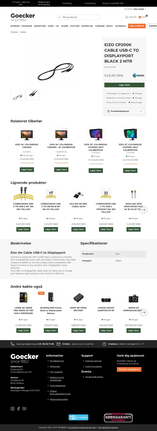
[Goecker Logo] (23, 17)
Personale (55, 366)
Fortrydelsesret (57, 386)
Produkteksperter (120, 111)
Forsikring (67, 3)
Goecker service (93, 361)
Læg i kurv (124, 85)
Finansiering (90, 3)
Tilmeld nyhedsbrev (129, 369)
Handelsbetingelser (108, 427)
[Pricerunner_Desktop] (118, 417)
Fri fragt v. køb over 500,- (21, 3)
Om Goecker (56, 372)
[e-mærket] (78, 417)
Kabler (23, 32)
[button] (135, 9)
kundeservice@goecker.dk (82, 427)
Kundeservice (57, 361)
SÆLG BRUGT (137, 26)
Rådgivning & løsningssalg (44, 3)
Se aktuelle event (94, 377)
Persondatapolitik (59, 399)
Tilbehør (14, 32)
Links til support (93, 366)
